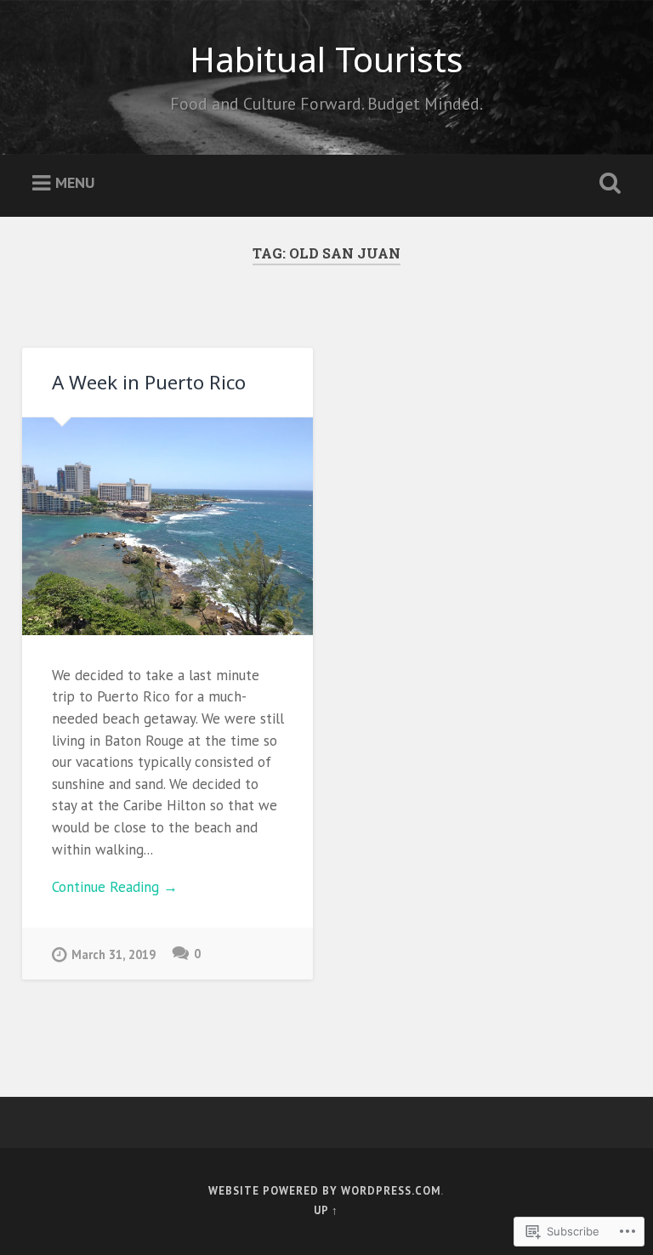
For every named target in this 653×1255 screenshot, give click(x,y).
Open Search (607, 184)
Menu (74, 182)
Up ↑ (326, 1210)
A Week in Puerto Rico (149, 382)
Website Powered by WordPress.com (324, 1191)
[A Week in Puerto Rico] (167, 526)
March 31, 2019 (113, 954)
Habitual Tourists (326, 59)
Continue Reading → (115, 886)
